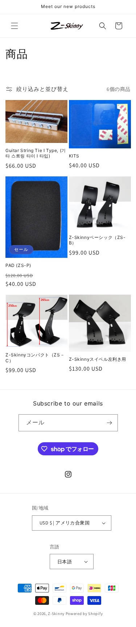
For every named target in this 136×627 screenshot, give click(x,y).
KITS (74, 156)
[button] (14, 26)
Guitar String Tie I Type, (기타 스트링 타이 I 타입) (35, 153)
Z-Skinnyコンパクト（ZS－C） (35, 357)
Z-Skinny (56, 613)
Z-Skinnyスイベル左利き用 (98, 359)
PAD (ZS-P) (18, 265)
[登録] (110, 422)
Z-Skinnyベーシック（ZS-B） (97, 240)
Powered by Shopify (84, 613)
